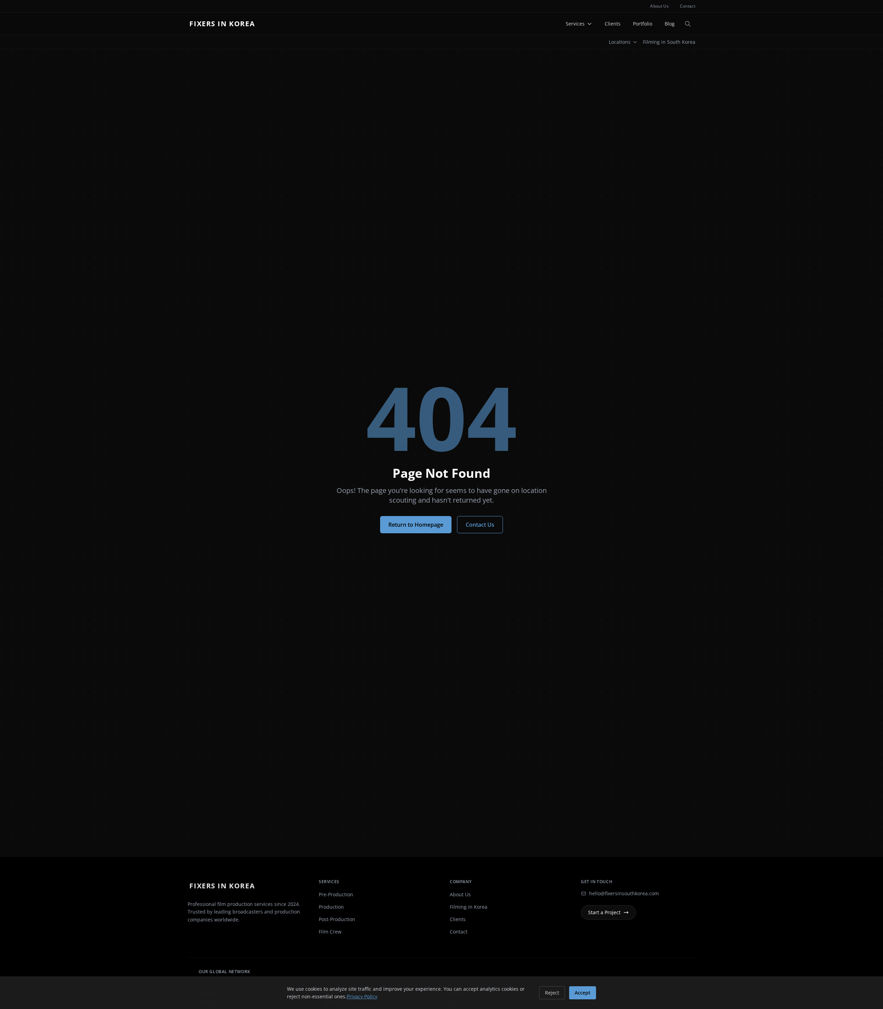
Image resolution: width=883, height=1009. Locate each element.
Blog (670, 23)
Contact (687, 6)
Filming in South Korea (669, 42)
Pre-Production (336, 894)
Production (331, 907)
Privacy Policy (362, 996)
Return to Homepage (415, 524)
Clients (613, 23)
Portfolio (642, 23)
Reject (552, 992)
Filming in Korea (468, 907)
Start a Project (604, 912)
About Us (659, 6)
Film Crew (330, 931)
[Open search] (687, 24)
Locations (620, 42)
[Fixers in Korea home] (224, 24)
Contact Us (480, 524)
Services (575, 23)
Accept (583, 992)
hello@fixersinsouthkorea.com (624, 893)
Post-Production (337, 919)
